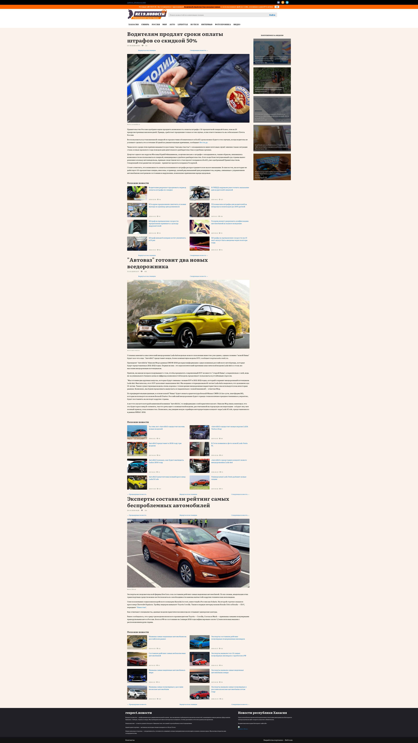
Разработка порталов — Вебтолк (278, 740)
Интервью (206, 24)
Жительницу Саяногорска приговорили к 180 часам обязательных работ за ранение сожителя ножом (271, 174)
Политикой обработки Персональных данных (202, 7)
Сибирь (145, 24)
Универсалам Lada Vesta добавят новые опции (228, 477)
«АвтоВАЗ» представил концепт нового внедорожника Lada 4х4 (229, 461)
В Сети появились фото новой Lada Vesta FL (229, 444)
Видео (236, 24)
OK (277, 7)
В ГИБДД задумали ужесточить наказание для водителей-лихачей (230, 188)
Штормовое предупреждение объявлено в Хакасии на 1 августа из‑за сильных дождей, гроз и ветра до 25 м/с (272, 116)
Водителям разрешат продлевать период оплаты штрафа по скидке (167, 188)
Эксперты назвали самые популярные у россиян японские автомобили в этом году (229, 689)
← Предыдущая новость (136, 494)
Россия (156, 24)
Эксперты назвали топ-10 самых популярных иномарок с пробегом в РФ (228, 654)
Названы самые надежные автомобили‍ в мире (167, 671)
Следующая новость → (199, 50)
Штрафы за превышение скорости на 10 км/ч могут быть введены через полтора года (229, 240)
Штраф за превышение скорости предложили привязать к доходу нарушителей (164, 223)
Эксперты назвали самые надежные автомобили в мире (227, 671)
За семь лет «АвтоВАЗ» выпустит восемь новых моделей (167, 427)
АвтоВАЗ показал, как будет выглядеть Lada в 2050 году (166, 461)
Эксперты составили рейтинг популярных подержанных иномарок (228, 637)
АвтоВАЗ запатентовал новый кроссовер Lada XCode (167, 477)
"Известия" (141, 607)
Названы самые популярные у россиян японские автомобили (166, 688)
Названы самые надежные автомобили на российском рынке (167, 637)
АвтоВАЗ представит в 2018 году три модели (165, 444)
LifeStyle (183, 24)
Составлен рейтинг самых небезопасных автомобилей (167, 654)
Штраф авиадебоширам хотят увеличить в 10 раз (167, 239)
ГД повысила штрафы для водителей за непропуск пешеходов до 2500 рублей (229, 205)
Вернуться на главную (147, 50)
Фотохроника (223, 24)
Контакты (130, 740)
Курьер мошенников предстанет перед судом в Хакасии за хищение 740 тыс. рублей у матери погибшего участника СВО (271, 59)
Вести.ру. (204, 142)
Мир (164, 24)
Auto (172, 24)
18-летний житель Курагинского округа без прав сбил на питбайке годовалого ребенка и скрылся (272, 146)
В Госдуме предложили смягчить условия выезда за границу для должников (167, 205)
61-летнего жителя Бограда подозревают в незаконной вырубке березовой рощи (269, 88)
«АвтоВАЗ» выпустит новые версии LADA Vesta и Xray (229, 427)
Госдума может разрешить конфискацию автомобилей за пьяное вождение (230, 222)
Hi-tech (194, 24)
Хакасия (133, 24)
